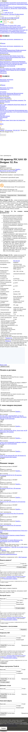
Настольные (3, 50)
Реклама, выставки (17, 64)
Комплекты (23, 32)
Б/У (21, 51)
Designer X (8, 340)
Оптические (3, 94)
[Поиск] (5, 21)
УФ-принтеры (3, 117)
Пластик (7, 57)
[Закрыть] (21, 426)
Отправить (3, 663)
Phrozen (12, 70)
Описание (3, 195)
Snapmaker (3, 70)
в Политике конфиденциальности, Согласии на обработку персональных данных (13, 577)
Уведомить (23, 629)
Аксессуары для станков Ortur (17, 120)
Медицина (3, 64)
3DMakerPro (10, 104)
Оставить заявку (21, 567)
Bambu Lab (8, 68)
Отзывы (7, 197)
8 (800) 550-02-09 (14, 18)
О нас (1, 7)
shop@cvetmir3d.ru (5, 547)
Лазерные (9, 94)
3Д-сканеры (10, 25)
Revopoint (2, 106)
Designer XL (9, 338)
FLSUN (8, 70)
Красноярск (3, 4)
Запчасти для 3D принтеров (9, 443)
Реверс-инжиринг (19, 100)
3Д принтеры (3, 540)
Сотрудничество (7, 530)
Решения (16, 541)
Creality (13, 68)
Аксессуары (20, 55)
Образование (22, 61)
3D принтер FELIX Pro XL (7, 475)
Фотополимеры (14, 57)
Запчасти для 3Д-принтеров (12, 32)
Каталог (2, 24)
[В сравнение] (0, 435)
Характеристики (12, 195)
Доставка (5, 7)
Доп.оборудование (5, 116)
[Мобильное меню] (1, 12)
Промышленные (11, 50)
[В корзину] (0, 460)
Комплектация (22, 195)
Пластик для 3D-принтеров (7, 418)
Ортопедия (12, 65)
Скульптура (9, 64)
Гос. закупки (11, 8)
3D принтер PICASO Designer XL (9, 501)
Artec (1, 104)
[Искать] (17, 16)
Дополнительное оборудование (8, 27)
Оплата (10, 7)
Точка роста (24, 530)
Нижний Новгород (12, 4)
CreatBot (18, 68)
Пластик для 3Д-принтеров (7, 110)
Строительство (16, 63)
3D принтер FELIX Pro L (7, 488)
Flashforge (23, 68)
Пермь (26, 4)
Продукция (4, 538)
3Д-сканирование (17, 7)
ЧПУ (1, 119)
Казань (19, 2)
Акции (20, 8)
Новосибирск (20, 4)
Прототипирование (5, 61)
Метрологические (18, 93)
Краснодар (24, 2)
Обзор (2, 197)
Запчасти (2, 57)
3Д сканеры (10, 540)
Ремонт (24, 7)
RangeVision (17, 104)
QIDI (1, 71)
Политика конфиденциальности (8, 554)
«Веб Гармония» (22, 557)
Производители (16, 530)
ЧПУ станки (17, 25)
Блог (16, 8)
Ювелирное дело (4, 65)
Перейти (17, 169)
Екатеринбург (13, 2)
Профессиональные (21, 50)
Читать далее (3, 364)
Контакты (24, 8)
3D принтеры (18, 475)
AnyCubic (2, 68)
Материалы (3, 109)
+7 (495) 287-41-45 (8, 12)
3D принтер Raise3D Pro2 (7, 525)
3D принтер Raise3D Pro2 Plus (8, 513)
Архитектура (23, 63)
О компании (4, 529)
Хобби (2, 63)
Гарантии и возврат (14, 535)
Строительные (4, 51)
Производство (8, 63)
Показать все (3, 73)
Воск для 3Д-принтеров (12, 30)
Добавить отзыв (5, 366)
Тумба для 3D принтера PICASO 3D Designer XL (13, 455)
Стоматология (15, 61)
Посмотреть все (4, 53)
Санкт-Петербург (4, 2)
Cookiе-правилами (23, 723)
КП (1, 421)
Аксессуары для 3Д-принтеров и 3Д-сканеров (13, 30)
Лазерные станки (4, 120)
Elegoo (4, 71)
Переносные (10, 93)
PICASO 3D (18, 70)
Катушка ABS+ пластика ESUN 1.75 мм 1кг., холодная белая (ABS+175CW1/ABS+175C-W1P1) (13, 416)
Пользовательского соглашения (10, 578)
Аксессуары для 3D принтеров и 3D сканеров (13, 431)
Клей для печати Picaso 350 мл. (8, 430)
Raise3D (23, 70)
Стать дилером (4, 8)
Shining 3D (23, 104)
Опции (8, 97)
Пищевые (10, 51)
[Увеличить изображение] (0, 133)
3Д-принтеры (3, 25)
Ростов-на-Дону (4, 5)
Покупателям (4, 533)
